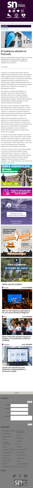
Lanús (4, 464)
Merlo (19, 435)
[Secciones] (23, 11)
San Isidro (20, 452)
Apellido (7, 408)
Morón (19, 441)
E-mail (8, 412)
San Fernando (22, 450)
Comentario (6, 416)
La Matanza (6, 461)
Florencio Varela (8, 450)
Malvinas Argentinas (21, 432)
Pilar (18, 444)
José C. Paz (6, 458)
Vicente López (22, 467)
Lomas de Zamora (8, 467)
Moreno (20, 438)
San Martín (21, 455)
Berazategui (7, 437)
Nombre (7, 404)
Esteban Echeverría (6, 443)
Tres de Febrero (22, 464)
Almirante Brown (9, 431)
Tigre (19, 461)
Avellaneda (6, 434)
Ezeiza (4, 447)
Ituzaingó (6, 455)
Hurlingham (7, 452)
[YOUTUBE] (26, 477)
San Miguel (21, 458)
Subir (16, 393)
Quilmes (20, 447)
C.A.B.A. (4, 439)
